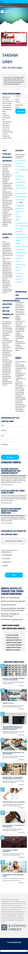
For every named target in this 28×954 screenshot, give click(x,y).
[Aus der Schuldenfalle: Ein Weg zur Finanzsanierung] (14, 842)
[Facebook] (9, 944)
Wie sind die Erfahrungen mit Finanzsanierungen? (10, 615)
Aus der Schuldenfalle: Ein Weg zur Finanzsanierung (10, 851)
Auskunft (4, 113)
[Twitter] (9, 946)
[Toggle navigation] (2, 2)
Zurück (14, 575)
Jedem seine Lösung (6, 103)
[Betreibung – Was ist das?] (14, 695)
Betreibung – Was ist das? (8, 703)
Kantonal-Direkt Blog (7, 138)
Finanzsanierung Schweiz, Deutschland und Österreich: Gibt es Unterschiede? (13, 609)
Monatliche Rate (18, 105)
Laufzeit (17, 99)
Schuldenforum (7, 562)
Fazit (3, 119)
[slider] (15, 98)
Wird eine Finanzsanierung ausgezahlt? (13, 601)
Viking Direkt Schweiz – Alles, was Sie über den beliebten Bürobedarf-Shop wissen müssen (13, 778)
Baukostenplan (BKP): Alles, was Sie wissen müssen (14, 802)
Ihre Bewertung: (4, 444)
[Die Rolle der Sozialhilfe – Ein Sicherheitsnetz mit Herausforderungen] (14, 817)
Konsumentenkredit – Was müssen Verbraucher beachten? (13, 875)
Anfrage (21, 202)
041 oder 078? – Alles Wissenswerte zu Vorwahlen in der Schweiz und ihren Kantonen (13, 679)
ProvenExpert (6, 558)
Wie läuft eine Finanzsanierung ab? (12, 619)
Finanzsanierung (7, 555)
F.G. (3, 523)
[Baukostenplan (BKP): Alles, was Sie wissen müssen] (14, 794)
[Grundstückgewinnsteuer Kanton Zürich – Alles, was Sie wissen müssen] (14, 744)
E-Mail (2, 435)
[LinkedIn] (9, 948)
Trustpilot (5, 565)
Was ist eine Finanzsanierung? (10, 598)
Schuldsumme (18, 93)
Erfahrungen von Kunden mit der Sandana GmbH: (6, 128)
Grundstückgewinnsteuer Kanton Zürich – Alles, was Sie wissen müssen (13, 753)
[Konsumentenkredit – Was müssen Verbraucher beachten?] (14, 866)
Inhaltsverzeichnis (6, 97)
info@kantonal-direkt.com (11, 6)
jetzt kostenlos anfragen (20, 112)
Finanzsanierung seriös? (8, 605)
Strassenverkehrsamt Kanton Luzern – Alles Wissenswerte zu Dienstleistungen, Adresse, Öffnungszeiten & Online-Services (12, 728)
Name (2, 425)
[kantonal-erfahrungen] (14, 927)
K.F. (3, 484)
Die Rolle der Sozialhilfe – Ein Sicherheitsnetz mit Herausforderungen (14, 826)
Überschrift (3, 430)
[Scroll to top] (25, 951)
